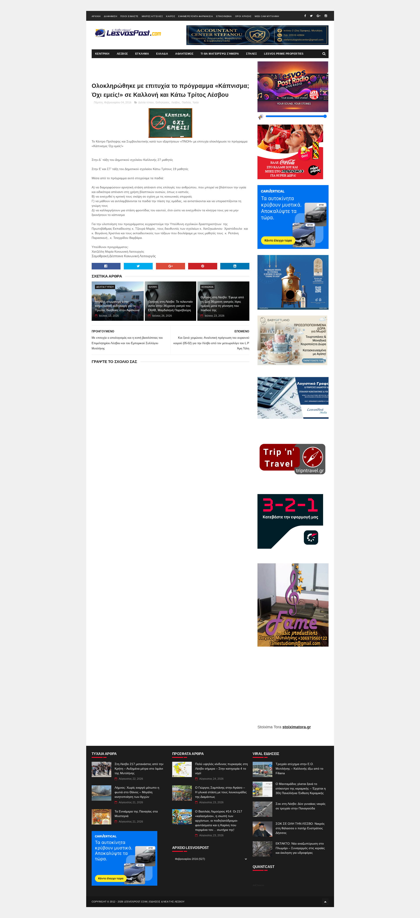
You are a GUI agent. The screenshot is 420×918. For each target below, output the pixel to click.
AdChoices (258, 885)
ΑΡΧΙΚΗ (96, 16)
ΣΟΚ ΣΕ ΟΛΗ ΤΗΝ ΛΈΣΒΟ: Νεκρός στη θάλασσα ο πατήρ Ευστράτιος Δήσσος (300, 828)
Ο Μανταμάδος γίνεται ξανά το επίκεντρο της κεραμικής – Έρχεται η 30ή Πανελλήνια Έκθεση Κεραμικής (301, 788)
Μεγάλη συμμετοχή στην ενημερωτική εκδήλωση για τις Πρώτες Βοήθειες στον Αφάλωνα (117, 306)
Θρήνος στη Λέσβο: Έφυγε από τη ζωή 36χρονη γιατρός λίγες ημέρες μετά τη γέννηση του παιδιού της (222, 303)
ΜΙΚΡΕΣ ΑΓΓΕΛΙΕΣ (152, 16)
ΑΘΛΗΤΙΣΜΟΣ (184, 53)
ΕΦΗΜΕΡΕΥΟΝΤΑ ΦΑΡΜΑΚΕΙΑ (195, 16)
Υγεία (195, 102)
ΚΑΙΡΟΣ (170, 16)
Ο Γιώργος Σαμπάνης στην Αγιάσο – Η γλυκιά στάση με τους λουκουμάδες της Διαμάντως (221, 792)
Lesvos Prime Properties (284, 53)
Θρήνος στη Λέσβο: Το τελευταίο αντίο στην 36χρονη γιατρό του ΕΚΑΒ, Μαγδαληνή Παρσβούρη (170, 306)
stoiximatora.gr (296, 727)
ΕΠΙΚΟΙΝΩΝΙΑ (224, 16)
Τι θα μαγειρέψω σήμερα (220, 53)
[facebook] (305, 16)
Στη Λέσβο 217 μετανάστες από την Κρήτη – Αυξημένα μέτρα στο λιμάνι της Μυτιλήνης (139, 768)
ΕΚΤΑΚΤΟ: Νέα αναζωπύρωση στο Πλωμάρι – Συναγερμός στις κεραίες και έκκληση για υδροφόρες (300, 848)
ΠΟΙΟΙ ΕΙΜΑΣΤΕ (129, 16)
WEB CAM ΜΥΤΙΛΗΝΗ (267, 16)
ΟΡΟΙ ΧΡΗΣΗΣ (243, 16)
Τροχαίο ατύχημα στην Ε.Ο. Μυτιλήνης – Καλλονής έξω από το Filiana (299, 768)
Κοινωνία (207, 287)
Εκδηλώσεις (163, 102)
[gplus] (318, 16)
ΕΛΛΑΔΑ (162, 53)
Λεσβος (175, 102)
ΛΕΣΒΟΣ (122, 53)
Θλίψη (153, 287)
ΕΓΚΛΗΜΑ (142, 53)
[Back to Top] (325, 901)
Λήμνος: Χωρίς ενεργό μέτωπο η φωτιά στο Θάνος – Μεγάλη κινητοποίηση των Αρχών (137, 792)
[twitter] (311, 16)
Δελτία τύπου (146, 102)
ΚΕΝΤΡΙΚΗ (102, 53)
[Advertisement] (293, 688)
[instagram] (326, 16)
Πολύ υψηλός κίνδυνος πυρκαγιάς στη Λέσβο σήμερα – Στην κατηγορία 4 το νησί (221, 768)
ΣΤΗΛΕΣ (251, 53)
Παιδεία (186, 102)
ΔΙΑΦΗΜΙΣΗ (110, 16)
